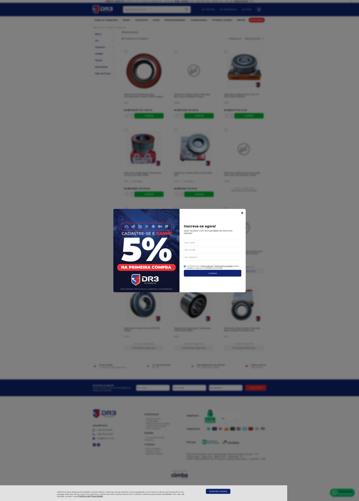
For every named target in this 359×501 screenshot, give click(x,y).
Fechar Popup (242, 213)
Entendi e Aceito (218, 491)
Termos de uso (207, 266)
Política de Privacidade (91, 496)
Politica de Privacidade (224, 266)
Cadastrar (212, 273)
